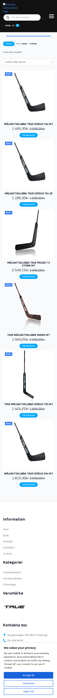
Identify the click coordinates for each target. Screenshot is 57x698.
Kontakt (8, 541)
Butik (6, 535)
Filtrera (9, 43)
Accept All (28, 675)
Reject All (28, 691)
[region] (28, 670)
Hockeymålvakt (12, 578)
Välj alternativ (28, 135)
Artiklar (7, 553)
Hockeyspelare (12, 572)
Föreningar (9, 584)
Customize (28, 683)
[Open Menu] (51, 16)
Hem (6, 529)
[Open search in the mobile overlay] (22, 17)
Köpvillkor (9, 547)
